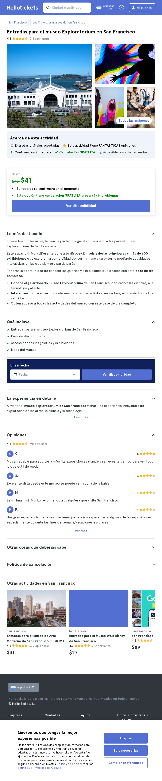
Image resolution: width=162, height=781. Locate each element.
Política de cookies (69, 764)
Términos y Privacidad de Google (39, 767)
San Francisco (18, 22)
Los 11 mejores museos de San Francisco (58, 22)
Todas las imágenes (134, 120)
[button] (81, 233)
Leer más (81, 417)
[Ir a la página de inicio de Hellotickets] (23, 8)
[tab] (81, 233)
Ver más (81, 531)
